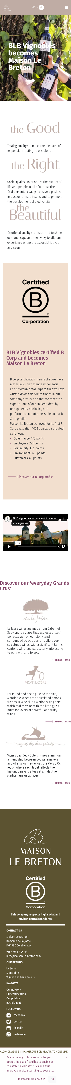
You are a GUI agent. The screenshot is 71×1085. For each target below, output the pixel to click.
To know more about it (31, 1079)
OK (52, 1079)
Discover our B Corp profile (35, 477)
